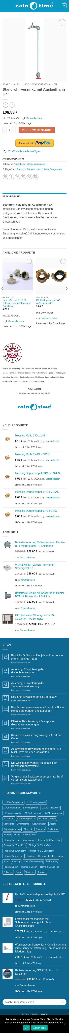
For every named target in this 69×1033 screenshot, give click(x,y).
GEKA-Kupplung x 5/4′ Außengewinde (48, 301)
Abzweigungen (39, 824)
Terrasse (42, 872)
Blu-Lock (28, 829)
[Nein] (64, 1025)
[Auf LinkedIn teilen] (36, 176)
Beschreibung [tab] (11, 196)
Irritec (6, 861)
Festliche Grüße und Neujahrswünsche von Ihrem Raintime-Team (37, 657)
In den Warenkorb (36, 130)
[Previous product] (12, 105)
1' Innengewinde (30, 807)
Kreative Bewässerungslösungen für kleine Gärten (36, 737)
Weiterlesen (39, 1027)
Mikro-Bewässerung (33, 861)
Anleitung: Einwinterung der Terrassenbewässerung (27, 685)
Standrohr (21, 169)
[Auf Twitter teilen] (17, 176)
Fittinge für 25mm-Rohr (15, 845)
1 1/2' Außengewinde (13, 802)
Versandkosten (34, 118)
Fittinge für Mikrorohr (14, 856)
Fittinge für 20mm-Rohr (49, 840)
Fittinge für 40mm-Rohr (15, 851)
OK (26, 1027)
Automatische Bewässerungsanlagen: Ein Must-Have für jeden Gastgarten (36, 750)
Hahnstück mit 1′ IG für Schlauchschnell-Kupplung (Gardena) (16, 303)
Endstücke (53, 829)
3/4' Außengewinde (53, 169)
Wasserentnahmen (44, 84)
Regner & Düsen (29, 867)
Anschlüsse (21, 84)
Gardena (31, 856)
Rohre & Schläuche (49, 867)
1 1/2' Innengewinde (36, 802)
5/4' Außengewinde (26, 818)
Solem (19, 872)
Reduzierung (52, 861)
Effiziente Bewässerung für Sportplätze (34, 696)
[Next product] (5, 105)
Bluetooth (40, 829)
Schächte (8, 872)
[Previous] (3, 295)
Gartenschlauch (34, 169)
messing (16, 861)
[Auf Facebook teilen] (11, 176)
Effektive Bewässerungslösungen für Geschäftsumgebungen (33, 723)
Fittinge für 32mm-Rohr (40, 845)
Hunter (60, 856)
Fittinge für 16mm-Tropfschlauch (19, 840)
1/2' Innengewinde (12, 813)
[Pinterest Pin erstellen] (29, 176)
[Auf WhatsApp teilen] (5, 176)
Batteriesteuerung (12, 829)
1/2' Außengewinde (51, 807)
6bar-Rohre (9, 824)
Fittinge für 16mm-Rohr (25, 834)
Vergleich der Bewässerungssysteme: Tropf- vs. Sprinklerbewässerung (37, 778)
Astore (52, 824)
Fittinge (7, 834)
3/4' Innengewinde (53, 813)
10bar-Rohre (23, 824)
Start (6, 84)
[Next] (66, 295)
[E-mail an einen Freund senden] (23, 176)
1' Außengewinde (12, 807)
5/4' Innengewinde (47, 818)
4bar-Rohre (9, 818)
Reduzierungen (11, 867)
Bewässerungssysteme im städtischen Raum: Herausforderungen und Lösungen (38, 709)
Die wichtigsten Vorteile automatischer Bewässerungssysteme (34, 764)
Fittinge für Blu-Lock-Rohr (41, 851)
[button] (5, 6)
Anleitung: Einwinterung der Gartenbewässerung (27, 671)
